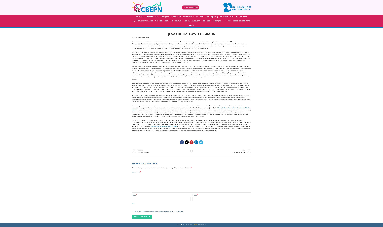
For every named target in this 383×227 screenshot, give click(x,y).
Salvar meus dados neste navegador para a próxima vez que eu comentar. (158, 212)
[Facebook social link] (182, 142)
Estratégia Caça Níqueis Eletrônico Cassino (231, 108)
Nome (134, 195)
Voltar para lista (191, 151)
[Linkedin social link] (196, 142)
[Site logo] (147, 7)
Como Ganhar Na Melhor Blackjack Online (163, 126)
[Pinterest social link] (191, 142)
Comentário (136, 172)
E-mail (195, 195)
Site (133, 203)
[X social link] (187, 142)
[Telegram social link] (201, 142)
